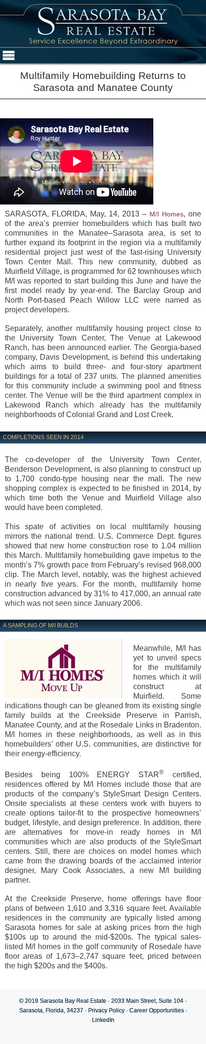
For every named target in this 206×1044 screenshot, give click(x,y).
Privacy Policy (106, 1010)
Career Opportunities (156, 1010)
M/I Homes (166, 214)
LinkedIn (103, 1020)
